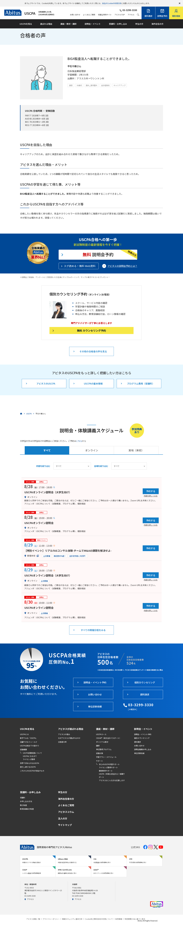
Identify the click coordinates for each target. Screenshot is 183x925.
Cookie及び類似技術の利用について (99, 919)
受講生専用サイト (105, 14)
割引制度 (23, 805)
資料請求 (137, 742)
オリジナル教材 (102, 742)
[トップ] (21, 413)
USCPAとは (24, 734)
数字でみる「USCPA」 (28, 738)
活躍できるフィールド (28, 742)
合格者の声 (62, 742)
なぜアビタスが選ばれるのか (69, 738)
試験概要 (23, 749)
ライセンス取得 (29, 759)
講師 (98, 745)
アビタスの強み (64, 734)
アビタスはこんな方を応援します (112, 780)
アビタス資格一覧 (33, 919)
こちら (79, 440)
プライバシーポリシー (51, 919)
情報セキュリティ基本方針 (72, 919)
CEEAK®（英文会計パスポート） (108, 738)
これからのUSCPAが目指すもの (32, 770)
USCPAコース (101, 734)
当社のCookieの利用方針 (111, 3)
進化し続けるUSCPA (28, 767)
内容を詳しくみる (151, 495)
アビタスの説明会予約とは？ (122, 266)
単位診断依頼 (139, 753)
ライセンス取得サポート (108, 767)
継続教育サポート (106, 770)
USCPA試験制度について (32, 753)
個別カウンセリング (142, 738)
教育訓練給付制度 (27, 809)
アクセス (131, 14)
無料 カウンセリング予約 (91, 330)
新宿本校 (31, 555)
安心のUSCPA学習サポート (109, 764)
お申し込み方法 (26, 801)
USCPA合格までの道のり (29, 745)
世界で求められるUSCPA (29, 763)
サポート (99, 761)
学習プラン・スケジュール (106, 757)
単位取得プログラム (104, 749)
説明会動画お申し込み (142, 749)
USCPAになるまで (30, 756)
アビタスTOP (120, 14)
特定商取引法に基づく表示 (135, 919)
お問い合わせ (75, 14)
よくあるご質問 (89, 14)
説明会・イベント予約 (142, 734)
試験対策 (99, 753)
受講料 (22, 797)
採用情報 (118, 919)
